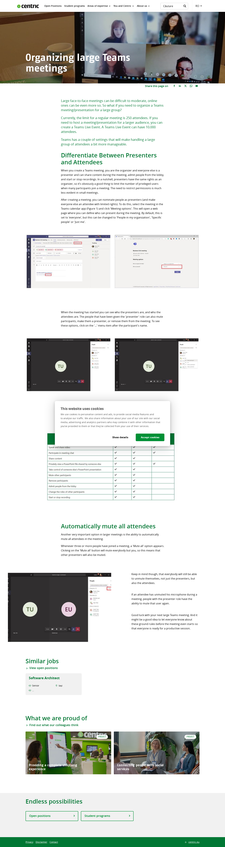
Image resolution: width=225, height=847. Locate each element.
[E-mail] (196, 86)
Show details (120, 437)
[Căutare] (185, 6)
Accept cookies (150, 437)
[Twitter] (185, 86)
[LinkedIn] (180, 86)
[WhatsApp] (191, 86)
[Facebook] (174, 86)
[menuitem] (53, 6)
